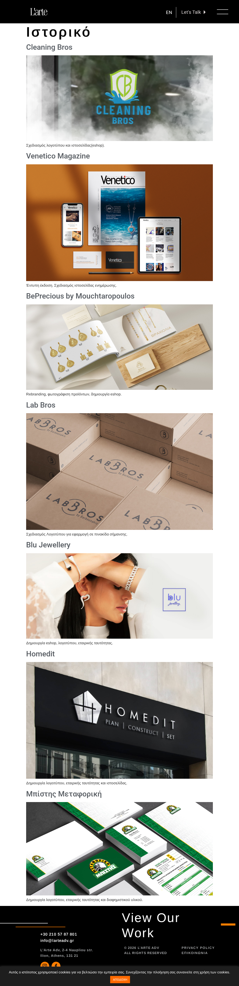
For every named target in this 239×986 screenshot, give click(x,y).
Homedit (40, 653)
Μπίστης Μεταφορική (64, 793)
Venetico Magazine (58, 155)
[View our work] (228, 924)
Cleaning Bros (49, 47)
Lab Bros (40, 405)
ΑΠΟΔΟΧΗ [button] (120, 979)
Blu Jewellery (48, 544)
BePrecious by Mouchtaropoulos (80, 296)
